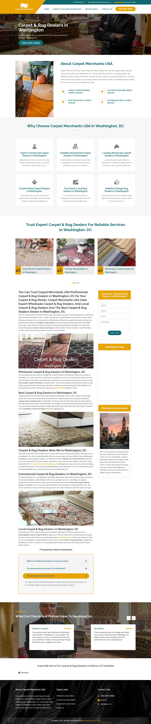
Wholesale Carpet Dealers (65, 696)
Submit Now (114, 333)
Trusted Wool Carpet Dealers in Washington (34, 189)
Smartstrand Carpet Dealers (65, 704)
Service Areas (91, 9)
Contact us (107, 9)
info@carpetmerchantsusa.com (101, 2)
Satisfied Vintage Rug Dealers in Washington (117, 189)
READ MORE (23, 245)
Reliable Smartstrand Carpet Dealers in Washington (75, 154)
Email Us (104, 700)
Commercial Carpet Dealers (65, 700)
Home (46, 9)
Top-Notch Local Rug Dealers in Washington (75, 189)
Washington (25, 672)
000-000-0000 (126, 9)
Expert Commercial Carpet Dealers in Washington (34, 154)
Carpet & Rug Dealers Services (67, 9)
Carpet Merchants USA (91, 721)
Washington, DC (80, 2)
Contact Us (60, 708)
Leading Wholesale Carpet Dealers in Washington (116, 154)
